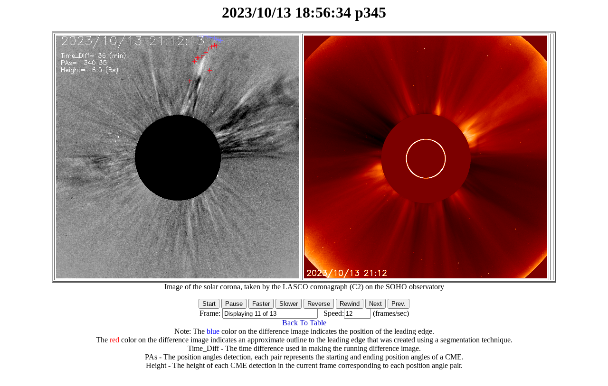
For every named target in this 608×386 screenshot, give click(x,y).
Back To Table (304, 323)
